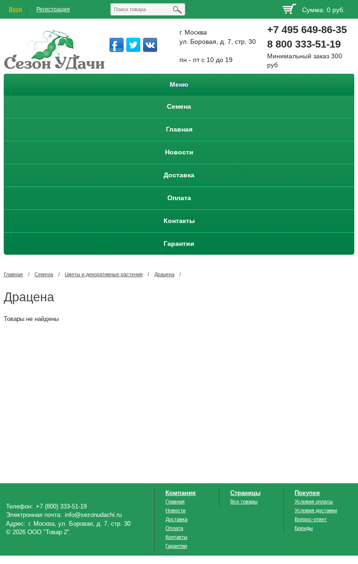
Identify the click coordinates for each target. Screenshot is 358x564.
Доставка (176, 519)
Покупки (307, 492)
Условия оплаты (314, 501)
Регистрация (53, 9)
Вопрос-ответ (311, 519)
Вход (15, 9)
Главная (13, 274)
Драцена (164, 274)
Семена (43, 274)
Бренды (304, 528)
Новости (175, 510)
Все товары (244, 501)
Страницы (245, 492)
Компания (180, 492)
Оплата (174, 528)
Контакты (176, 537)
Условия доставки (316, 510)
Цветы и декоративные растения (104, 274)
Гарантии (176, 546)
